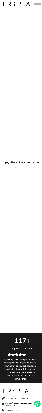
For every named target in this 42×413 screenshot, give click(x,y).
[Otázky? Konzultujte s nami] (37, 404)
